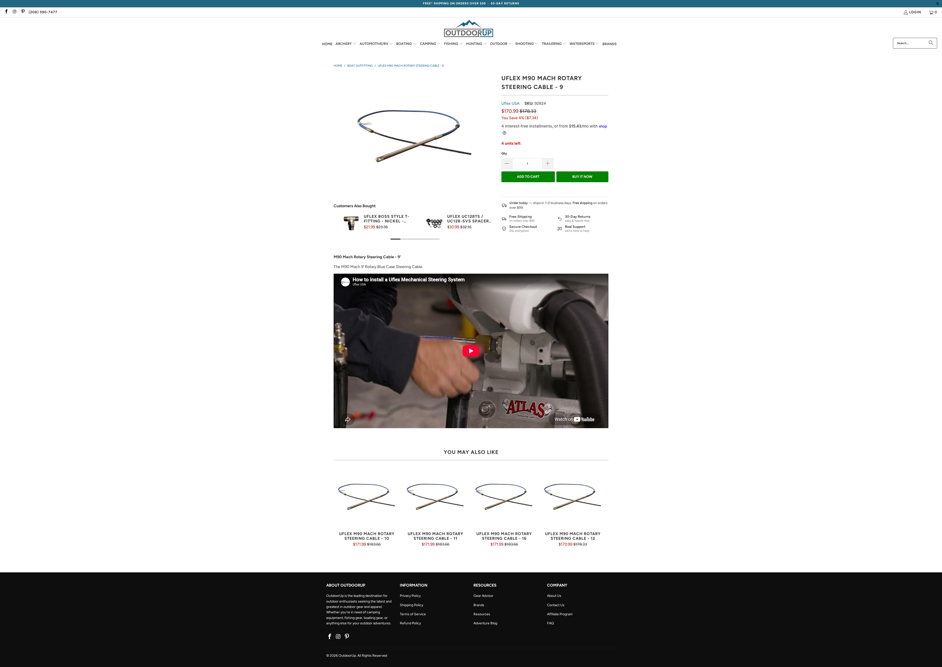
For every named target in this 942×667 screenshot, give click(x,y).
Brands (478, 605)
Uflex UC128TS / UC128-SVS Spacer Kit (468, 218)
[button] (346, 44)
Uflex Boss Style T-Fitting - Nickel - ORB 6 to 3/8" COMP (386, 218)
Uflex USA (510, 103)
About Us (554, 596)
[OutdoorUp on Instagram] (14, 12)
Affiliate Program (560, 614)
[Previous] (343, 232)
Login (915, 12)
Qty (504, 153)
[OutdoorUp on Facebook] (6, 12)
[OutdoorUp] (468, 29)
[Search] (931, 43)
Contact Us (555, 605)
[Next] (487, 232)
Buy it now (582, 177)
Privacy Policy (410, 596)
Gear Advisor (483, 596)
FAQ (550, 623)
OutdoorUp (347, 656)
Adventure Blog (485, 623)
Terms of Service (413, 614)
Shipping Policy (411, 605)
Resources (481, 614)
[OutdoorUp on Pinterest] (22, 12)
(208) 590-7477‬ (43, 12)
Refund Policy (410, 623)
